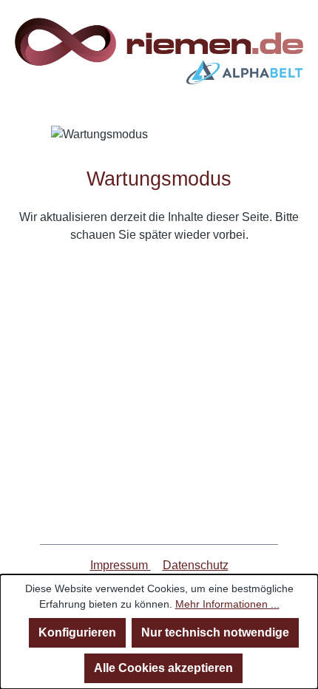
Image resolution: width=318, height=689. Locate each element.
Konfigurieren (77, 632)
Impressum (120, 565)
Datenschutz (196, 565)
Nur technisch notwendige (215, 632)
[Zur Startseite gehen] (159, 51)
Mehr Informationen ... (227, 604)
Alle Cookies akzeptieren (163, 668)
